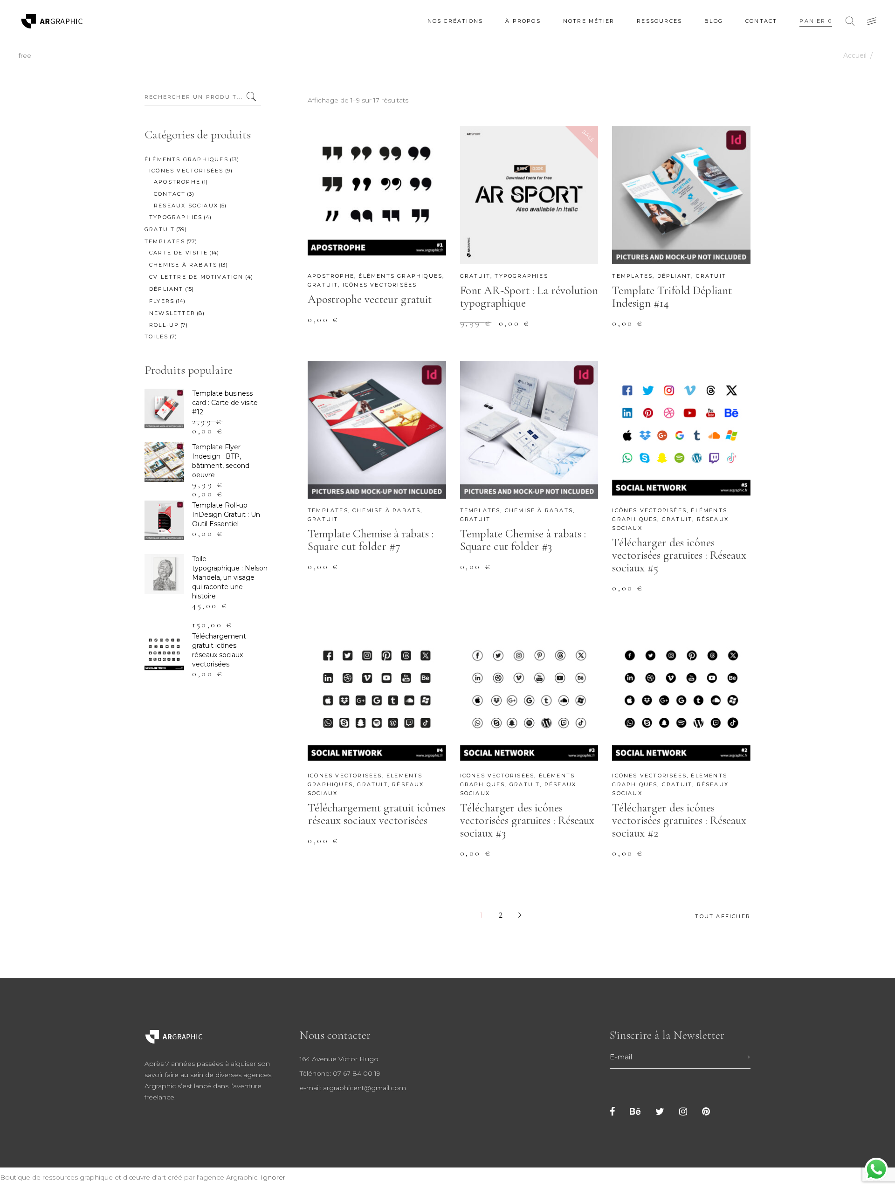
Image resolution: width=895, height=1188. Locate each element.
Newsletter (172, 313)
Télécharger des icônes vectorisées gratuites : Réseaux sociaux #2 (679, 820)
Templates (632, 276)
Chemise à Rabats (386, 510)
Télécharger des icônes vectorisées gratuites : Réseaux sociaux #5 (679, 555)
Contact (170, 194)
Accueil (855, 55)
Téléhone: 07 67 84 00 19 (340, 1073)
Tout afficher (722, 916)
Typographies (521, 276)
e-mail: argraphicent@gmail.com (353, 1088)
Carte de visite (178, 252)
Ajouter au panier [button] (361, 326)
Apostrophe (331, 276)
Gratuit (323, 285)
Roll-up (164, 325)
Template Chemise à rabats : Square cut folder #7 (371, 540)
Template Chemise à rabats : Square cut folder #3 (523, 540)
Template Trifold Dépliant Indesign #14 (672, 296)
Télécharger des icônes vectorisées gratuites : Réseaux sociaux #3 (527, 820)
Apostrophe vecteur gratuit (370, 299)
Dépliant (674, 276)
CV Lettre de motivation (196, 277)
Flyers (161, 301)
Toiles (156, 336)
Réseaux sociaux (186, 205)
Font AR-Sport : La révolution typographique (529, 296)
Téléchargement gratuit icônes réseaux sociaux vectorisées (376, 814)
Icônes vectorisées (380, 285)
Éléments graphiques (400, 276)
